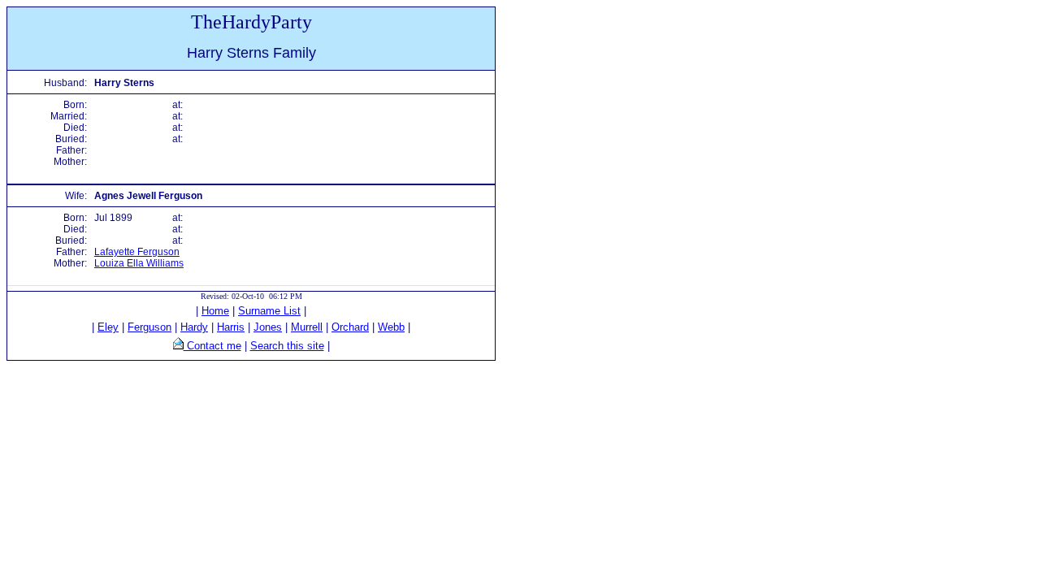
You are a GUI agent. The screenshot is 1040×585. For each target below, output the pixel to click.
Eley (108, 327)
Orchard (350, 327)
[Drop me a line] (178, 346)
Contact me (212, 346)
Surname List (269, 311)
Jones (268, 327)
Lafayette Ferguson (137, 252)
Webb (391, 327)
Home (215, 311)
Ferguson (149, 327)
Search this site (287, 346)
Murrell (307, 327)
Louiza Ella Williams (139, 263)
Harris (231, 327)
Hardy (194, 327)
